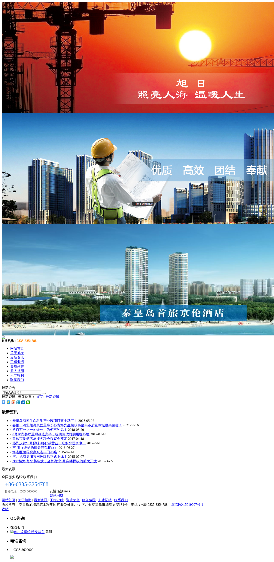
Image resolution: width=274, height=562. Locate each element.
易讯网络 (57, 495)
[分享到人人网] (23, 402)
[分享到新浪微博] (13, 402)
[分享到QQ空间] (8, 402)
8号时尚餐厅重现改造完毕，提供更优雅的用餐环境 (50, 434)
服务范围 (17, 371)
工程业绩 (17, 362)
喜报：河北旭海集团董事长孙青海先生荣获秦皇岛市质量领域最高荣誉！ (67, 425)
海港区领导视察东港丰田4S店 (34, 452)
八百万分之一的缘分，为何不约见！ (39, 430)
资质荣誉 (17, 366)
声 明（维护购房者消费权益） (35, 447)
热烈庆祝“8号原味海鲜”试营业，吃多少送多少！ (49, 443)
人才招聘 (17, 375)
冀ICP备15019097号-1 (187, 504)
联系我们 (17, 380)
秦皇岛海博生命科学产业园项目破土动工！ (44, 421)
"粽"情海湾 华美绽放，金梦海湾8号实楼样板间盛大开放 (54, 461)
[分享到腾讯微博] (18, 402)
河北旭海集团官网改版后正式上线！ (39, 456)
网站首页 (17, 348)
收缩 (5, 509)
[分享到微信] (28, 402)
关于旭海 (17, 353)
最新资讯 (17, 357)
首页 (39, 397)
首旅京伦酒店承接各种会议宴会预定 (39, 438)
